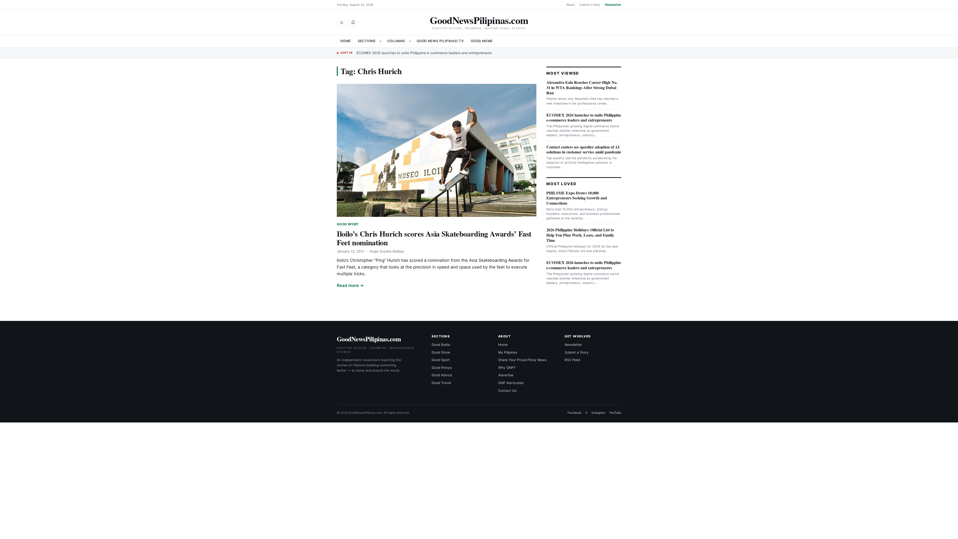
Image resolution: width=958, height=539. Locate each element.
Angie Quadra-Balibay (386, 251)
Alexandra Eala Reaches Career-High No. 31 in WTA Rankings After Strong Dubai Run (581, 87)
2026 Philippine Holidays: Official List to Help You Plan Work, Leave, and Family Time (580, 235)
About (570, 4)
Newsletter (613, 4)
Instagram (598, 412)
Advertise (505, 375)
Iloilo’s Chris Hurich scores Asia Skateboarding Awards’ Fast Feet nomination (434, 238)
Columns (396, 41)
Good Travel (441, 383)
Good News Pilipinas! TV (440, 41)
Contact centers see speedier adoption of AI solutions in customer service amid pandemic (583, 149)
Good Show (441, 352)
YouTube (615, 412)
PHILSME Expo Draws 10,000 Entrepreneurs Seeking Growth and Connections (576, 198)
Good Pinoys (442, 368)
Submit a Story (590, 4)
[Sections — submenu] (380, 41)
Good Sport (348, 224)
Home (345, 41)
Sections (367, 41)
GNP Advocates (511, 383)
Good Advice (442, 375)
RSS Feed (572, 360)
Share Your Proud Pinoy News (522, 360)
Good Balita (441, 345)
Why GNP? (506, 368)
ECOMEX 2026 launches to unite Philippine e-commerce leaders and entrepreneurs (424, 53)
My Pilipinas (507, 352)
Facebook (575, 412)
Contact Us (507, 391)
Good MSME (482, 41)
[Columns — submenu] (410, 41)
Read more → (350, 285)
